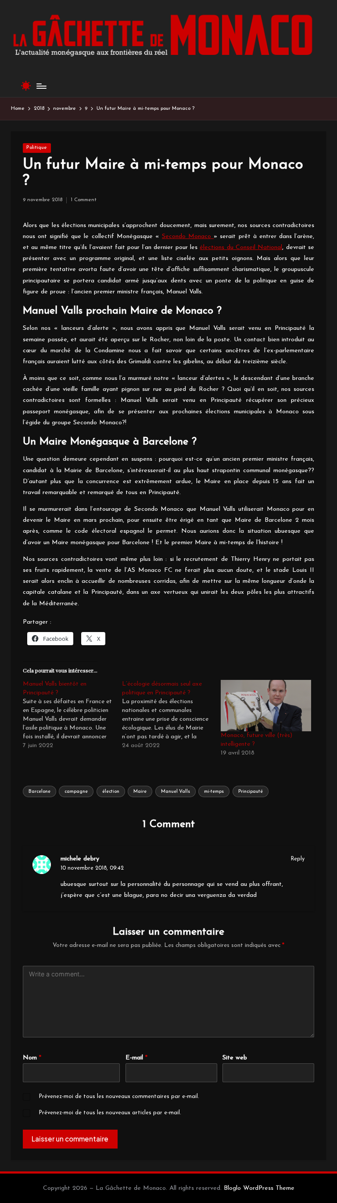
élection (110, 791)
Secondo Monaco (188, 236)
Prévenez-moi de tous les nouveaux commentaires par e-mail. (119, 1096)
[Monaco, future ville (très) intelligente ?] (266, 706)
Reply (298, 859)
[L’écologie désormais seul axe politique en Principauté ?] (171, 715)
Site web (234, 1058)
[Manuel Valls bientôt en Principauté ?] (72, 715)
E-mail (136, 1058)
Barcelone (39, 791)
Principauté (250, 791)
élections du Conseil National (241, 247)
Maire (140, 791)
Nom (32, 1058)
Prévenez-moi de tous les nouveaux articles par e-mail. (110, 1113)
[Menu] (41, 86)
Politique (36, 147)
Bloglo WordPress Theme (259, 1188)
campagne (76, 791)
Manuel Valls (175, 791)
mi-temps (214, 791)
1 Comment (84, 199)
